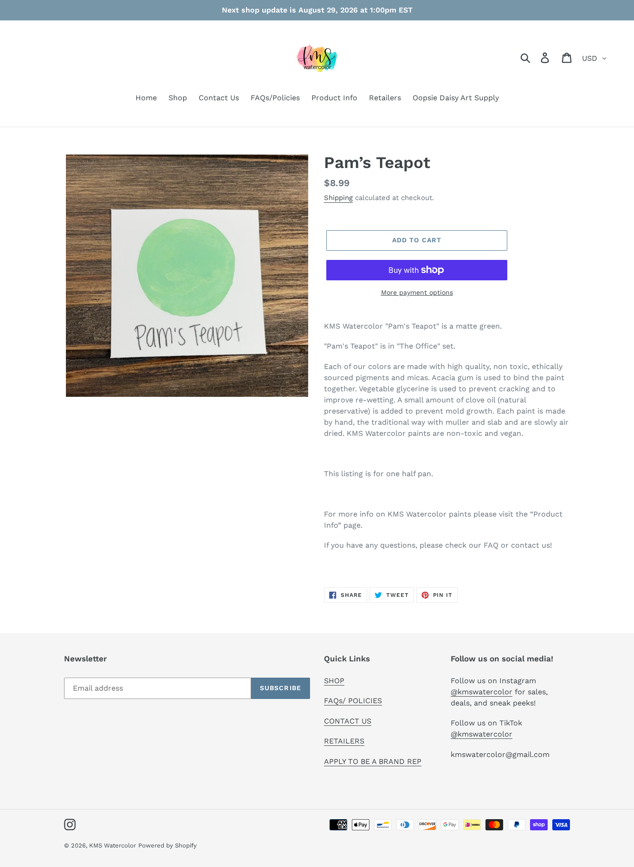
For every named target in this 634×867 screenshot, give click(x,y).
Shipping (338, 198)
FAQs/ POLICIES (353, 700)
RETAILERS (344, 741)
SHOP (334, 680)
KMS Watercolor (112, 845)
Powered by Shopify (167, 845)
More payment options (417, 292)
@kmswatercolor (481, 691)
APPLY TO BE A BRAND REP (372, 761)
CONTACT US (347, 721)
